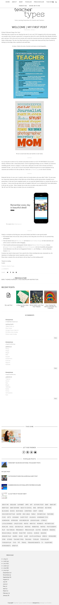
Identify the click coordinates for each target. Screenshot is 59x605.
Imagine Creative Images (10, 247)
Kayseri (8, 356)
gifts (9, 517)
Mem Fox (32, 523)
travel (24, 542)
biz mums (48, 507)
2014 (4, 570)
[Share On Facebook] (10, 272)
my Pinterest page (34, 169)
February (5, 593)
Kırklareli (8, 364)
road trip (22, 533)
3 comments (5, 268)
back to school (26, 507)
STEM (3, 539)
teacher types (18, 539)
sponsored (52, 536)
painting (27, 526)
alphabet (21, 504)
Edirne (7, 389)
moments (40, 523)
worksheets (6, 545)
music (11, 526)
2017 (4, 563)
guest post (24, 517)
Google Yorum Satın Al (12, 330)
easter (19, 514)
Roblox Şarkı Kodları (11, 334)
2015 (4, 568)
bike (34, 507)
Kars (7, 395)
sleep (26, 536)
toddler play (6, 542)
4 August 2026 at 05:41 (10, 344)
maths (26, 523)
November (6, 575)
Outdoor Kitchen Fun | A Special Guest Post (23, 476)
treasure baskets (34, 542)
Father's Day (41, 514)
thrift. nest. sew (20, 240)
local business (7, 523)
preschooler (29, 530)
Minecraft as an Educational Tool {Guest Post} (24, 463)
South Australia (35, 536)
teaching (28, 539)
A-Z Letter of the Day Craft (17, 493)
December (6, 572)
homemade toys (42, 517)
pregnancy (20, 530)
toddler (36, 539)
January (5, 595)
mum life (5, 526)
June (4, 584)
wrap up (15, 545)
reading (52, 530)
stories (9, 539)
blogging (5, 511)
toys (14, 542)
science (36, 533)
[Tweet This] (7, 272)
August (5, 579)
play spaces (11, 530)
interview (14, 520)
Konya (7, 391)
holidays (33, 517)
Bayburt (8, 362)
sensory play (6, 536)
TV (42, 542)
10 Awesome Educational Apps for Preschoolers (24, 485)
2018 (4, 561)
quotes (38, 530)
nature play (19, 526)
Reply (55, 337)
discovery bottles (8, 514)
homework (6, 520)
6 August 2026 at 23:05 (10, 374)
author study (39, 504)
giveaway (15, 517)
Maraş (7, 348)
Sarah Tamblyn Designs (36, 240)
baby (46, 504)
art (31, 504)
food (4, 517)
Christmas (28, 511)
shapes (15, 536)
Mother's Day (49, 523)
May (4, 586)
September (6, 577)
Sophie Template (27, 603)
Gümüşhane (9, 393)
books (12, 511)
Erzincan (8, 360)
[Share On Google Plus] (13, 272)
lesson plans (34, 520)
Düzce (7, 381)
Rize (7, 383)
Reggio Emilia (6, 533)
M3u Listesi (9, 328)
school (29, 533)
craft (35, 511)
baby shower (14, 507)
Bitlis (7, 354)
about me (5, 504)
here (32, 249)
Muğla (7, 350)
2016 (4, 566)
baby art (53, 504)
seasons (43, 533)
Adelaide (13, 504)
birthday (41, 507)
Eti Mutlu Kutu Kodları (12, 332)
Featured (50, 514)
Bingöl (7, 352)
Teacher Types (18, 603)
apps (27, 504)
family (33, 514)
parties (42, 526)
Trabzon (8, 379)
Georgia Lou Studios (45, 603)
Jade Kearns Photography (28, 247)
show (21, 536)
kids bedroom (24, 520)
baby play (5, 507)
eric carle (26, 514)
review (15, 533)
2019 (4, 559)
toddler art (44, 539)
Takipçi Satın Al (10, 326)
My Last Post (6, 471)
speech (44, 536)
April (4, 588)
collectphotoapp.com (17, 224)
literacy (44, 520)
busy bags (19, 511)
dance (41, 511)
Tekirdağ (8, 387)
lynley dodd (18, 523)
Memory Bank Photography (39, 245)
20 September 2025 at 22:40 (12, 321)
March (5, 591)
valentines (48, 542)
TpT (19, 542)
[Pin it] (16, 272)
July (4, 582)
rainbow (45, 530)
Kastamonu (9, 358)
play (3, 530)
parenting (35, 526)
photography (51, 526)
